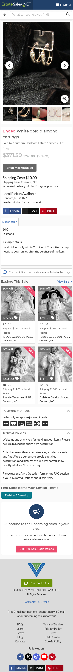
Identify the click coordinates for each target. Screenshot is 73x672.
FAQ (20, 624)
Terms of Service (53, 624)
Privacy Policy (52, 628)
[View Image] (10, 114)
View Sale (63, 281)
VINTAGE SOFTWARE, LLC (45, 590)
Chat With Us (39, 583)
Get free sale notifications (36, 549)
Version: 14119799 (36, 602)
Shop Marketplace (20, 167)
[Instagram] (36, 656)
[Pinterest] (52, 656)
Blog (20, 637)
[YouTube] (44, 656)
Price (6, 149)
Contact (20, 641)
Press (53, 632)
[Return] (4, 14)
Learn (20, 628)
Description (9, 221)
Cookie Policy (53, 641)
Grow (20, 632)
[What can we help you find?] (68, 14)
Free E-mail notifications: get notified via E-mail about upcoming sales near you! (36, 613)
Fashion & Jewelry (16, 495)
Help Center (53, 637)
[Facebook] (20, 656)
